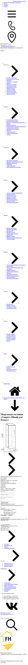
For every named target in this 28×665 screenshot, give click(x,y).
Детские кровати (11, 194)
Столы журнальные (12, 92)
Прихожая (6, 147)
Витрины (9, 80)
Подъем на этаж (8, 545)
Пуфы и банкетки (11, 165)
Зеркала (9, 134)
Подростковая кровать (12, 199)
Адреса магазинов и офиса (11, 584)
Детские (6, 180)
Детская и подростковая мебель (15, 193)
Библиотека (10, 235)
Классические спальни (12, 121)
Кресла (8, 341)
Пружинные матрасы (12, 274)
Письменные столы (12, 87)
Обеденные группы (12, 369)
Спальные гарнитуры (12, 119)
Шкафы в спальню (11, 125)
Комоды (9, 83)
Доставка (6, 5)
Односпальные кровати (13, 127)
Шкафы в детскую (11, 198)
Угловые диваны (11, 90)
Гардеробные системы (12, 233)
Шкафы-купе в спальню (13, 129)
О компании (7, 582)
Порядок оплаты (8, 563)
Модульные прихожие (12, 160)
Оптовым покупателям (10, 588)
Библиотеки (10, 304)
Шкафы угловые (11, 236)
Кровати (6, 252)
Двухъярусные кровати (12, 202)
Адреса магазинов (8, 2)
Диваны (6, 321)
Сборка (5, 6)
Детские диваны (11, 201)
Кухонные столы (11, 366)
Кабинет (6, 291)
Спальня (6, 106)
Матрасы (9, 130)
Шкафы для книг (11, 232)
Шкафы (5, 215)
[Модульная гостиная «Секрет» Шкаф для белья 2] (10, 452)
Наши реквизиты (8, 585)
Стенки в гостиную (12, 77)
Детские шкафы (11, 239)
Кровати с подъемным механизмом (16, 122)
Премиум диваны (11, 338)
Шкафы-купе (10, 231)
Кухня (5, 353)
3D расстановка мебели (10, 587)
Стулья (8, 368)
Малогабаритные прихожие (14, 167)
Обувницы (9, 164)
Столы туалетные (11, 132)
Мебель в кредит (8, 566)
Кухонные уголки (11, 336)
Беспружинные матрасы (13, 275)
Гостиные (6, 64)
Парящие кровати (11, 270)
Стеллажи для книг (11, 85)
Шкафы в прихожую (12, 163)
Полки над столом (11, 197)
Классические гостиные (13, 79)
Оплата (5, 3)
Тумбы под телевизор (12, 81)
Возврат (6, 591)
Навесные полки (11, 94)
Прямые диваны (11, 88)
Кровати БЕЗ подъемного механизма (16, 126)
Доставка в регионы (9, 548)
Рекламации (7, 589)
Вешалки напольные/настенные (15, 161)
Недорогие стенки (11, 91)
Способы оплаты (8, 564)
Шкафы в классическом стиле (14, 237)
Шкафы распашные (12, 84)
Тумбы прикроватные (12, 133)
